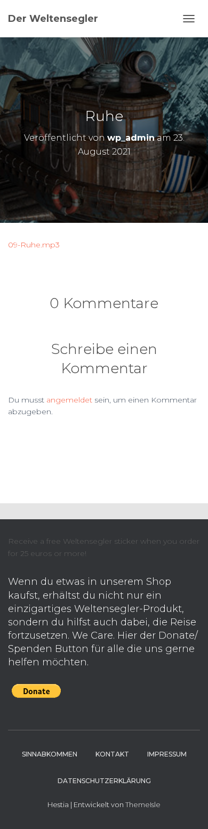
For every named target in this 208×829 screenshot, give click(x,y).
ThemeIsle (143, 804)
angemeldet (69, 400)
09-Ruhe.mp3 (34, 244)
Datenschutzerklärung (104, 781)
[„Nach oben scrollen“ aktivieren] (187, 807)
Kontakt (112, 754)
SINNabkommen (49, 754)
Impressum (167, 754)
